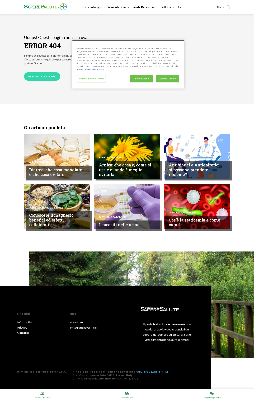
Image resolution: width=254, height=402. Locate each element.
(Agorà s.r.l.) (159, 371)
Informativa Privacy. (94, 69)
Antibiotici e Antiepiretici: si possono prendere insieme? (194, 169)
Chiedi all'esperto (181, 157)
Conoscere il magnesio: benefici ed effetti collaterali (51, 220)
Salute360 (143, 371)
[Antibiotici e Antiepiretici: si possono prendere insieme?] (197, 156)
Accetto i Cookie (167, 78)
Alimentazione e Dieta (44, 207)
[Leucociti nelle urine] (127, 206)
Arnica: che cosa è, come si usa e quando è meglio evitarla (125, 169)
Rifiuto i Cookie (141, 78)
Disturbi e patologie (112, 217)
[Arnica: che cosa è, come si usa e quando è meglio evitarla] (127, 156)
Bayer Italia (76, 322)
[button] (223, 7)
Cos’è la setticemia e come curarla (194, 222)
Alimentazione (39, 162)
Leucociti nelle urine (119, 224)
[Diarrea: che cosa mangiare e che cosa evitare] (57, 156)
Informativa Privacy (25, 325)
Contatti (23, 333)
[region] (128, 64)
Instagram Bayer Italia (83, 327)
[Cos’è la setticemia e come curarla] (197, 206)
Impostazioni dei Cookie (91, 78)
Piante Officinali (110, 157)
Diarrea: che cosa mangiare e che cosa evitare (55, 172)
